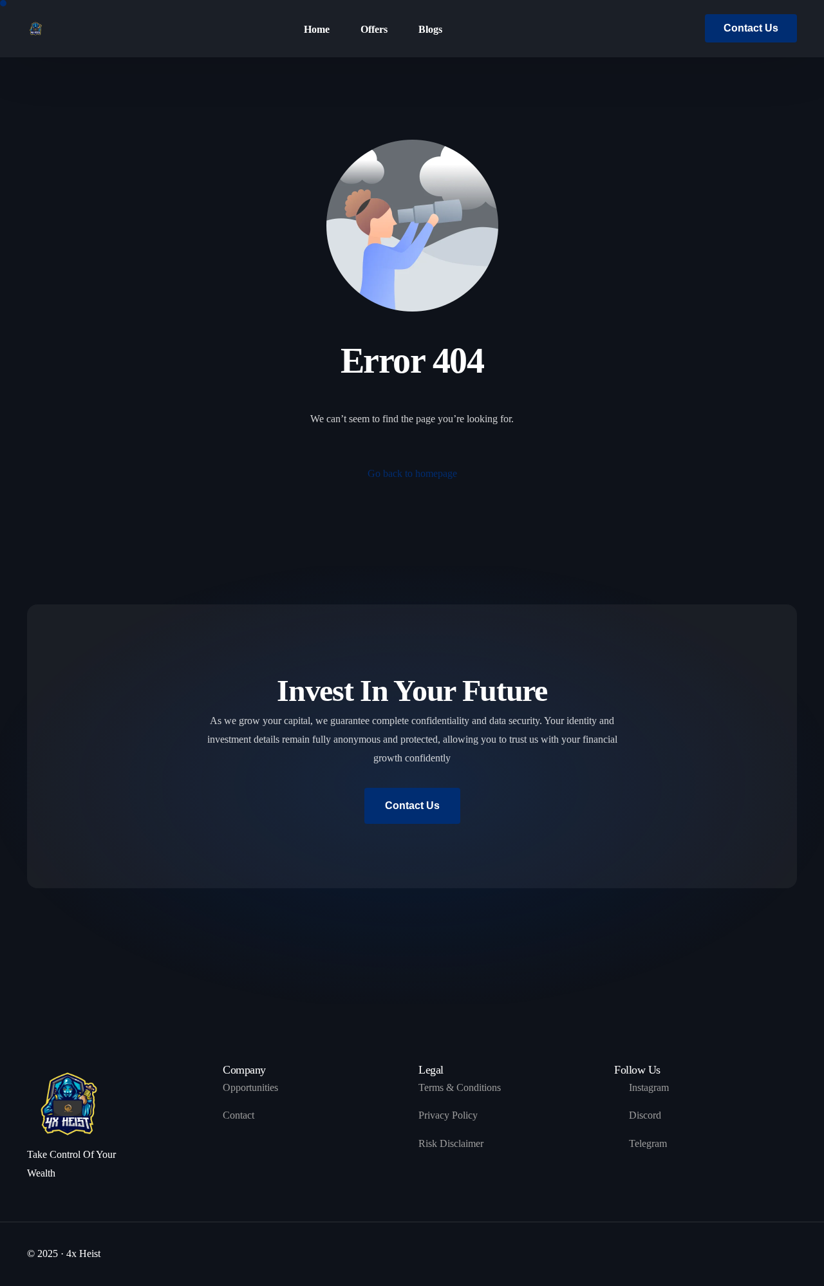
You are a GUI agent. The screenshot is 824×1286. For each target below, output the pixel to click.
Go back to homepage (412, 473)
